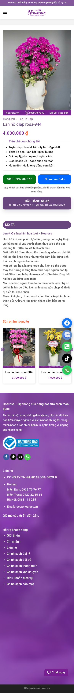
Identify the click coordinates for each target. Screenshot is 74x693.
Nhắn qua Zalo (55, 179)
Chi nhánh (13, 541)
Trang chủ (9, 118)
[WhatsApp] (67, 370)
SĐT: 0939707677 (19, 179)
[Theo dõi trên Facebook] (6, 457)
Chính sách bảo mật (20, 584)
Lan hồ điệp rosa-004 (19, 372)
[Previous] (3, 357)
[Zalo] (67, 334)
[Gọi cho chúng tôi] (27, 457)
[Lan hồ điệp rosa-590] (55, 348)
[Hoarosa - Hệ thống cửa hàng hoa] (37, 12)
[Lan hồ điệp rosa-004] (19, 348)
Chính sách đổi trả (19, 560)
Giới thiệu (13, 535)
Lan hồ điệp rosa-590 (55, 372)
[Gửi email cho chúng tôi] (20, 457)
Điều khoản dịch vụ (20, 578)
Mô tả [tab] (10, 225)
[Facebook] (67, 323)
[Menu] (5, 12)
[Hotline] (67, 346)
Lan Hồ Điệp (26, 118)
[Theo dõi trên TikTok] (13, 457)
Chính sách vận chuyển (22, 572)
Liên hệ (12, 547)
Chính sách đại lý (18, 553)
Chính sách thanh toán (22, 566)
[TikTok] (67, 358)
